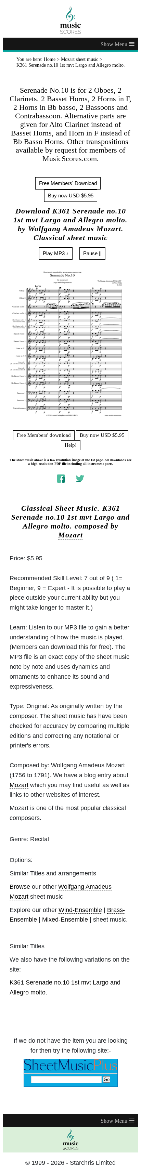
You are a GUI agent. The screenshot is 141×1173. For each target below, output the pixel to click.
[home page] (70, 20)
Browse (20, 886)
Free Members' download (44, 435)
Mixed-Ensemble (65, 919)
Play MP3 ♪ (56, 253)
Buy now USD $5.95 (70, 195)
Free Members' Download (68, 183)
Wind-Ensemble (80, 910)
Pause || (92, 253)
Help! (71, 445)
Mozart (70, 535)
